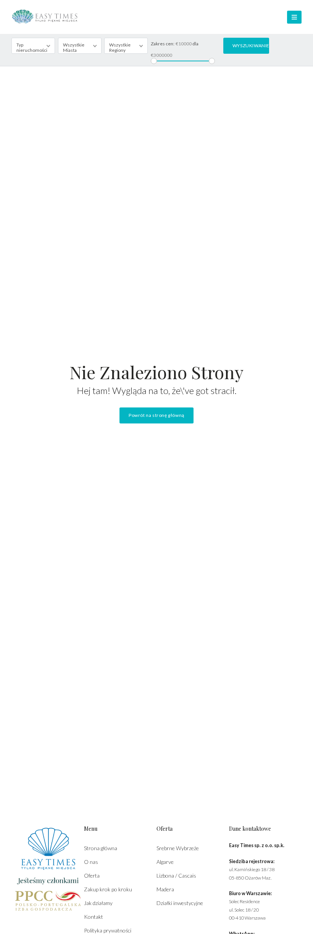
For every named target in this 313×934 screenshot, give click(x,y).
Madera (165, 889)
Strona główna (100, 848)
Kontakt (93, 916)
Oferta (92, 875)
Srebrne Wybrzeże (177, 848)
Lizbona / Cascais (176, 875)
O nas (91, 862)
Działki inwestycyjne (179, 903)
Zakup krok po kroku (108, 889)
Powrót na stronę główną (156, 415)
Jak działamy (98, 903)
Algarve (165, 862)
